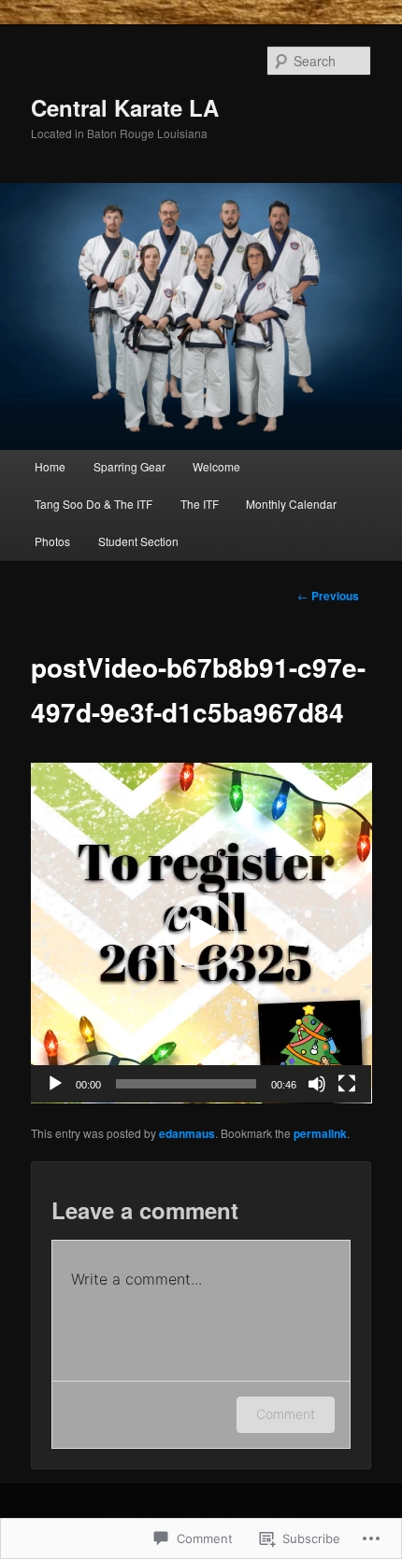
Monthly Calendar (291, 504)
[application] (201, 933)
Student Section (138, 541)
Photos (52, 541)
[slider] (186, 1083)
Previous (328, 595)
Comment (285, 1414)
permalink (320, 1133)
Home (50, 466)
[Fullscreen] (346, 1083)
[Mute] (317, 1083)
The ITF (199, 504)
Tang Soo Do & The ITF (93, 504)
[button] (201, 932)
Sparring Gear (129, 466)
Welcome (216, 466)
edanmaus (187, 1133)
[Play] (55, 1083)
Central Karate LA (125, 107)
